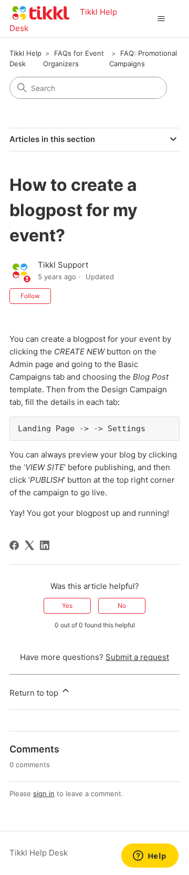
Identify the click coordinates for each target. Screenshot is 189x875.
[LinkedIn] (44, 545)
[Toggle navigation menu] (161, 19)
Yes (67, 605)
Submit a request (137, 657)
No (122, 605)
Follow (30, 296)
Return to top (34, 693)
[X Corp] (29, 545)
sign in (44, 793)
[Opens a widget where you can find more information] (149, 856)
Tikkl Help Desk (38, 853)
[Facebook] (14, 545)
